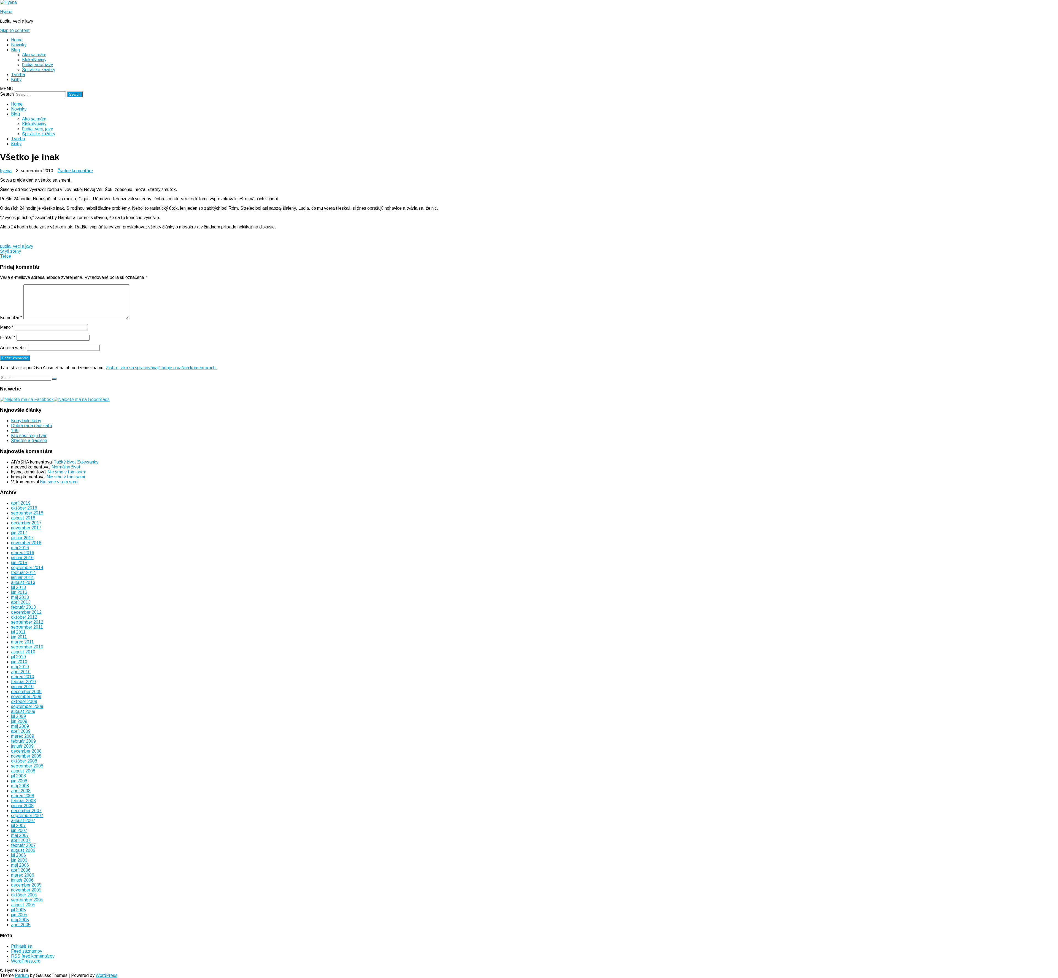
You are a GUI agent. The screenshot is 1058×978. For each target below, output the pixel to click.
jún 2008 (19, 780)
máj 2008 (20, 785)
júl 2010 (18, 656)
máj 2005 (20, 919)
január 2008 (22, 805)
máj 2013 (20, 597)
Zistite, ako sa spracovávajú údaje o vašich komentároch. (161, 367)
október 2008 (24, 761)
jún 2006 (19, 860)
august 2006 (23, 850)
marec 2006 (22, 875)
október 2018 (24, 508)
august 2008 (23, 771)
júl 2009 (18, 716)
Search (7, 94)
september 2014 (27, 567)
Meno (7, 327)
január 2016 (22, 557)
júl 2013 (18, 587)
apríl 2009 (21, 731)
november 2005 (26, 890)
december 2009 (26, 691)
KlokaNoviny (34, 59)
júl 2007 (18, 825)
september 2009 (27, 706)
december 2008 (26, 751)
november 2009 (26, 696)
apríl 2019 (21, 503)
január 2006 (22, 880)
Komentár (11, 317)
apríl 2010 (21, 671)
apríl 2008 (21, 790)
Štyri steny (10, 251)
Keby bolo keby (26, 420)
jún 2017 (19, 532)
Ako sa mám (34, 54)
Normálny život (66, 467)
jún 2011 (19, 637)
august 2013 (23, 582)
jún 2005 (19, 914)
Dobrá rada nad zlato (31, 425)
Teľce (5, 256)
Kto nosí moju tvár (29, 435)
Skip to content (15, 30)
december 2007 (26, 810)
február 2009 (23, 741)
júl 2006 (18, 855)
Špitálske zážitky (38, 69)
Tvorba (18, 74)
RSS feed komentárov (33, 956)
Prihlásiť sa (21, 946)
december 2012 (26, 612)
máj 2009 (20, 726)
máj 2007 (20, 835)
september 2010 (27, 647)
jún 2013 (19, 592)
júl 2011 (18, 632)
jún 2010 (19, 661)
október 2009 (24, 701)
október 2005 (24, 895)
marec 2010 (22, 676)
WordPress (106, 975)
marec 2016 (22, 552)
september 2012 (27, 622)
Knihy (16, 79)
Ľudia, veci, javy (37, 64)
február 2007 (23, 845)
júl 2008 (18, 776)
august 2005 (23, 904)
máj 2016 (20, 547)
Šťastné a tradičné (29, 440)
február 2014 (23, 572)
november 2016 (26, 542)
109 (14, 430)
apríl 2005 (21, 924)
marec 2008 (22, 795)
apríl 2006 (21, 870)
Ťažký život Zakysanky (76, 462)
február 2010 (23, 681)
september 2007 (27, 815)
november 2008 (26, 756)
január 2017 (22, 537)
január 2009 (22, 746)
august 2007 (23, 820)
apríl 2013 (21, 602)
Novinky (18, 44)
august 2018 (23, 518)
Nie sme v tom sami (66, 472)
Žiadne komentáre (75, 170)
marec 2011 (22, 642)
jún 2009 (19, 721)
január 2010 (22, 686)
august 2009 (23, 711)
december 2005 (26, 885)
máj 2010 (20, 666)
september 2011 (27, 627)
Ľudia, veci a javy (16, 246)
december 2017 (26, 523)
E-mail (7, 337)
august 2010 (23, 652)
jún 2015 (19, 562)
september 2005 (27, 900)
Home (17, 39)
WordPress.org (26, 961)
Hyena (6, 11)
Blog (15, 49)
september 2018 (27, 513)
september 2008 (27, 766)
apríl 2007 (21, 840)
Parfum (22, 975)
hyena (6, 170)
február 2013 (23, 607)
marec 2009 (22, 736)
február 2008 (23, 800)
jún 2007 (19, 830)
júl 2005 (18, 909)
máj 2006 (20, 865)
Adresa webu (13, 347)
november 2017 (26, 528)
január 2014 (22, 577)
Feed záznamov (26, 951)
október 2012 (24, 617)
